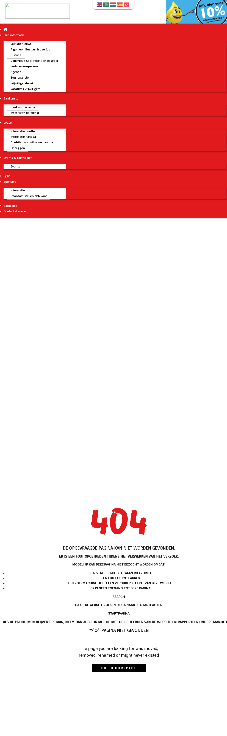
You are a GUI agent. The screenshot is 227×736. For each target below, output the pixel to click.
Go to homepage (118, 668)
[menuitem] (5, 29)
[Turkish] (127, 4)
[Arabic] (106, 4)
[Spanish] (120, 4)
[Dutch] (113, 4)
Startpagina (119, 613)
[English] (100, 4)
